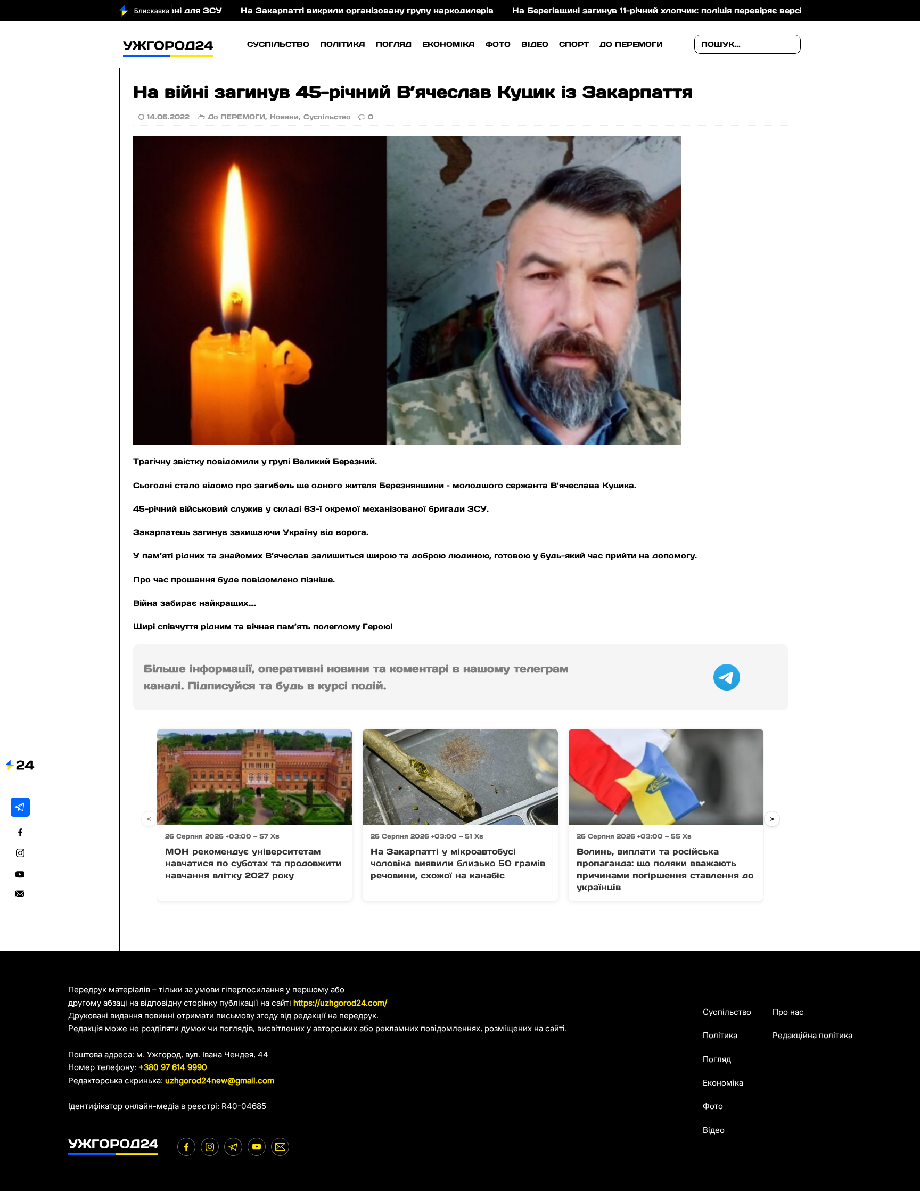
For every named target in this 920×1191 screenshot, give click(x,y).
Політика (342, 44)
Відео (534, 44)
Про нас (788, 1012)
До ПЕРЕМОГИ (631, 44)
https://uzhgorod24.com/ (340, 1003)
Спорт (574, 44)
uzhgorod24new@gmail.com (219, 1080)
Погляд (394, 44)
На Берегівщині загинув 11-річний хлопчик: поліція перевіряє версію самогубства (635, 10)
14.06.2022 (168, 116)
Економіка (448, 44)
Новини (284, 116)
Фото (498, 44)
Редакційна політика (812, 1035)
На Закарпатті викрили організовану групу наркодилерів (312, 10)
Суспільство (278, 44)
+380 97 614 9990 (172, 1067)
